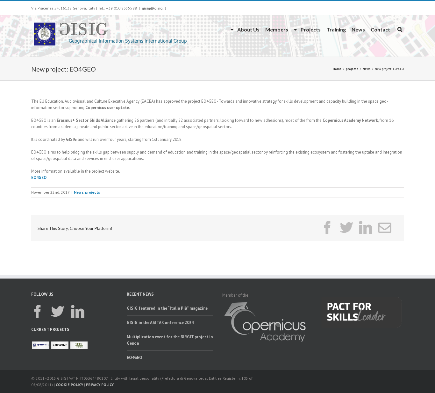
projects (352, 69)
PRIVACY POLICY (100, 384)
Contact (380, 29)
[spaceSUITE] (40, 345)
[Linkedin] (365, 227)
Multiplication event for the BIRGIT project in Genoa (170, 340)
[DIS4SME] (59, 345)
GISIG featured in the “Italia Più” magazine (167, 308)
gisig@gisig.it (154, 8)
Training (336, 29)
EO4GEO (38, 177)
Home (337, 69)
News (358, 29)
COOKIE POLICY (69, 384)
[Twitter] (346, 227)
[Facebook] (327, 227)
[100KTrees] (79, 345)
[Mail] (384, 227)
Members (276, 29)
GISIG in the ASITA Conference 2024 (160, 322)
